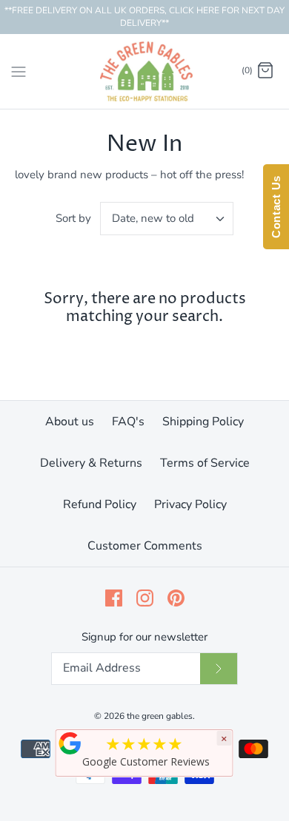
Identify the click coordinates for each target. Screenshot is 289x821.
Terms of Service (205, 463)
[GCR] (70, 743)
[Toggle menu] (18, 70)
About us (69, 421)
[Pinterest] (176, 598)
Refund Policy (99, 504)
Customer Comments (144, 546)
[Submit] (218, 668)
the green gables (160, 716)
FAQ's (128, 421)
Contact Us (276, 206)
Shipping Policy (203, 421)
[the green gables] (145, 71)
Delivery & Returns (91, 463)
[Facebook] (113, 598)
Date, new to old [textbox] (153, 218)
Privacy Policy (190, 504)
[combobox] (166, 218)
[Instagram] (144, 598)
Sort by (73, 218)
